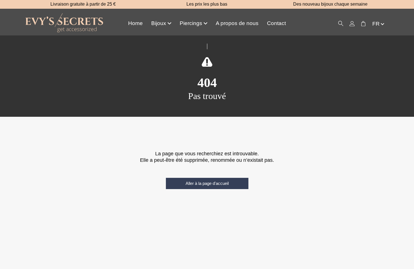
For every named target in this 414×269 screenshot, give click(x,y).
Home (135, 23)
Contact (276, 23)
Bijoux (158, 23)
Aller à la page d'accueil (207, 183)
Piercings (191, 23)
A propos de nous (237, 23)
